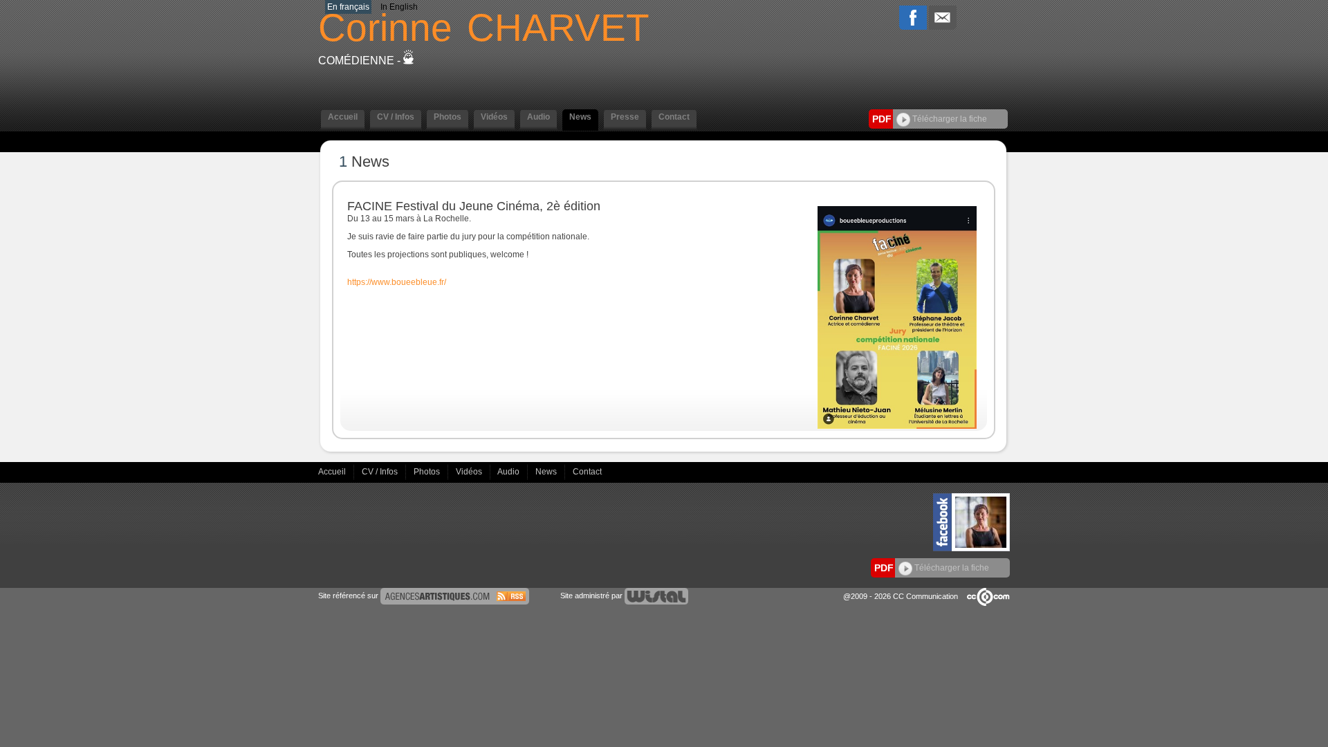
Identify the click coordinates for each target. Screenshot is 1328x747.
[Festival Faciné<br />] (897, 426)
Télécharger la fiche (948, 119)
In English (399, 7)
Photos (428, 472)
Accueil (333, 472)
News (547, 472)
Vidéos (470, 472)
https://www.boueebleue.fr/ (396, 282)
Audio (509, 472)
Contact (587, 472)
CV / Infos (381, 472)
